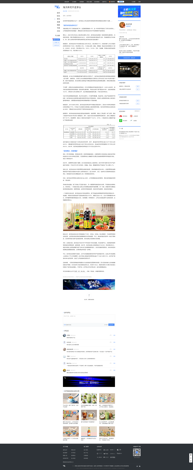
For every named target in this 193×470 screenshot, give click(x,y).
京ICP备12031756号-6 (98, 468)
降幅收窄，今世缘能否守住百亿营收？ (88, 439)
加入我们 (73, 458)
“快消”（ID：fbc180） (80, 271)
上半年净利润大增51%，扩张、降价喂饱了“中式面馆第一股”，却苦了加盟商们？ (129, 45)
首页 (58, 13)
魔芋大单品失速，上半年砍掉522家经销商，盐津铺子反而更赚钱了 (71, 422)
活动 (58, 31)
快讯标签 (86, 458)
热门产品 (86, 452)
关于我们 (73, 452)
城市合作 (65, 450)
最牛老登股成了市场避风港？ (88, 422)
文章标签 (86, 455)
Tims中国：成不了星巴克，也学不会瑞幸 (70, 406)
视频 (58, 25)
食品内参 (65, 11)
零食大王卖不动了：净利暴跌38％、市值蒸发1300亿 (106, 439)
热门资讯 (86, 450)
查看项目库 (137, 111)
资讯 (58, 19)
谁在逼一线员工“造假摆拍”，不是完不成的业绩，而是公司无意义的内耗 (129, 51)
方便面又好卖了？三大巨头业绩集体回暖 (70, 439)
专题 (58, 28)
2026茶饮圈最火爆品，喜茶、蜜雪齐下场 (89, 406)
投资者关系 (65, 458)
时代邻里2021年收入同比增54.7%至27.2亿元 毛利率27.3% (129, 132)
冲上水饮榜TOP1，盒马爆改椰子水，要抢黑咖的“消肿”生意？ (106, 422)
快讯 (58, 16)
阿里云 (76, 466)
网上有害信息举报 (125, 465)
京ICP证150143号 (107, 468)
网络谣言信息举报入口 (68, 462)
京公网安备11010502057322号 (118, 468)
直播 (58, 22)
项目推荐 (65, 452)
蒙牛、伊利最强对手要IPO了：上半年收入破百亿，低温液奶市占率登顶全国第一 (106, 406)
